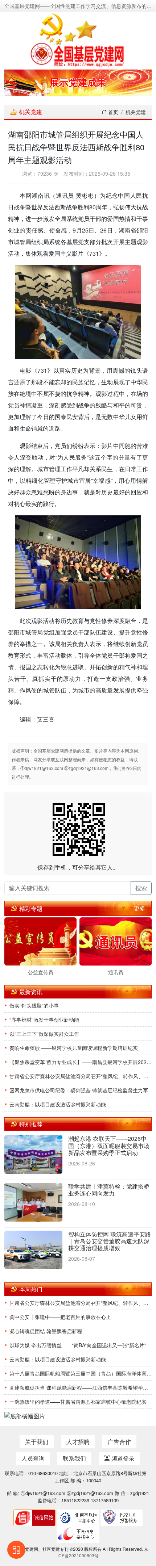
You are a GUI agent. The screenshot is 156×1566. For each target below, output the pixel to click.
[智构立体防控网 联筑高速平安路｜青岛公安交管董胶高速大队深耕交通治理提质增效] (33, 1250)
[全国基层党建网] (78, 39)
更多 (139, 908)
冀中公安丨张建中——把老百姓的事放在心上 (60, 1316)
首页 (112, 112)
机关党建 (136, 112)
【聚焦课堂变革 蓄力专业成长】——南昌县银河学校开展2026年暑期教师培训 (80, 1061)
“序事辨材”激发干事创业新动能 (44, 1019)
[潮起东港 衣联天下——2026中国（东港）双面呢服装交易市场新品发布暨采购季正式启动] (33, 1155)
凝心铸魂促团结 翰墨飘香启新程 (45, 1331)
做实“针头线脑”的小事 (34, 1005)
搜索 (141, 888)
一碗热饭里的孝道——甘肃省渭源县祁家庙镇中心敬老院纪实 (78, 1401)
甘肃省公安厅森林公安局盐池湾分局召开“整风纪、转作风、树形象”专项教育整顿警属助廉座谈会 (80, 1076)
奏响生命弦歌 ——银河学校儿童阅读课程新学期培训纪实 (73, 1047)
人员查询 (33, 1458)
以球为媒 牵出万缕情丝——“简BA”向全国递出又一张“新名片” (77, 1345)
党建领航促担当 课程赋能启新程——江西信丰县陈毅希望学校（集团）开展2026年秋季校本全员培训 (80, 1387)
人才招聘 (78, 1441)
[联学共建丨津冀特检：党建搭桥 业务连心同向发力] (33, 1202)
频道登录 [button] (122, 1458)
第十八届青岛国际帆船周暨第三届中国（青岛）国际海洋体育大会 (80, 1373)
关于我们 (36, 1441)
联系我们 (74, 1458)
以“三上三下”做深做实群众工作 (44, 1033)
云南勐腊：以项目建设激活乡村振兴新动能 (57, 1104)
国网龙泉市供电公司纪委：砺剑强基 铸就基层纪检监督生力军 (78, 1090)
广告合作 (119, 1441)
